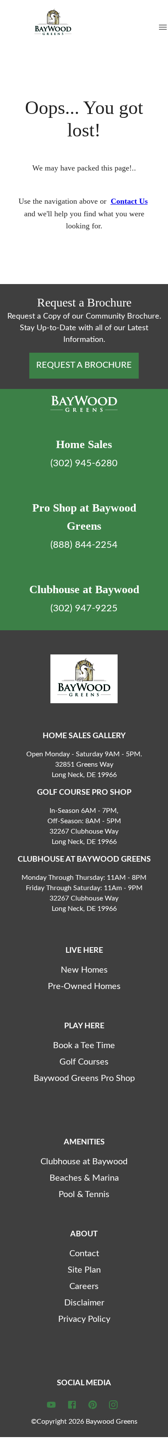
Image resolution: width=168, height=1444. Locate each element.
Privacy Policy (84, 1319)
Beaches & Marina (84, 1178)
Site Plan (84, 1270)
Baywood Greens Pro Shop (84, 1078)
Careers (84, 1286)
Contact (84, 1253)
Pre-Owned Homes (84, 986)
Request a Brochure (84, 365)
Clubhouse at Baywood (84, 1161)
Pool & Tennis (84, 1194)
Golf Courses (84, 1062)
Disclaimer (84, 1303)
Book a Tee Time (84, 1045)
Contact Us (129, 201)
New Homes (84, 970)
